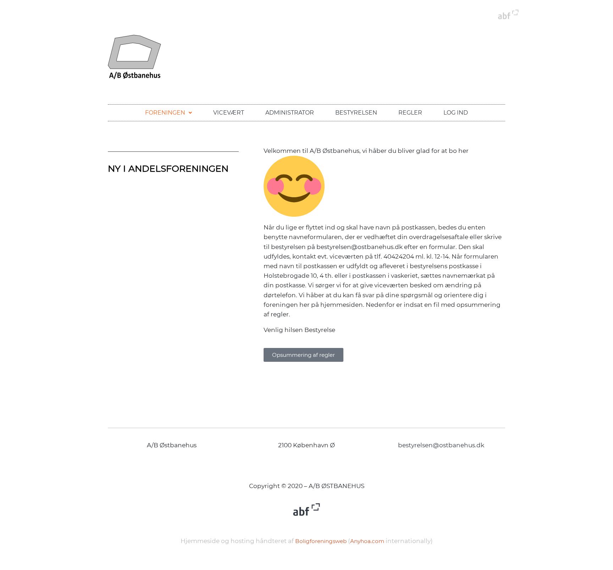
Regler (410, 112)
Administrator (289, 112)
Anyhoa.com (367, 541)
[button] (168, 113)
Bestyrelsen (356, 112)
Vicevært (228, 112)
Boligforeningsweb (321, 541)
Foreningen (165, 112)
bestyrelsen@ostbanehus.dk (441, 445)
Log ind (455, 112)
